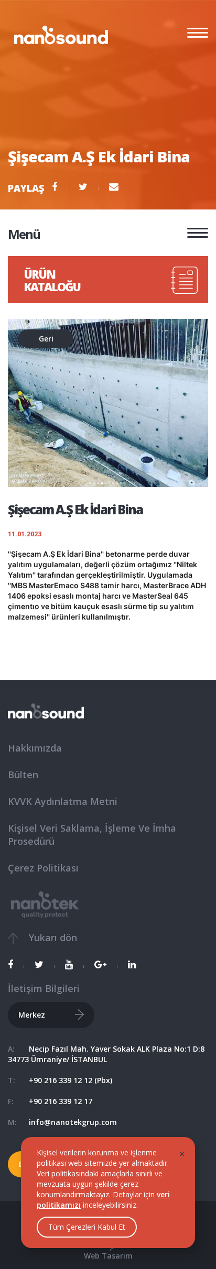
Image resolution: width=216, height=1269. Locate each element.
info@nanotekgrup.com (73, 1122)
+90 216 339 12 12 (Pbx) (70, 1080)
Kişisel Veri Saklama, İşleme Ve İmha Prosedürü (92, 835)
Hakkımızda (35, 748)
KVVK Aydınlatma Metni (62, 801)
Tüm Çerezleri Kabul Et (86, 1227)
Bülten (23, 774)
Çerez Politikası (43, 868)
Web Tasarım (108, 1256)
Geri (46, 339)
